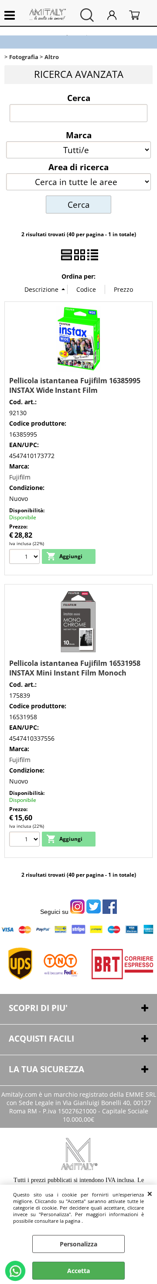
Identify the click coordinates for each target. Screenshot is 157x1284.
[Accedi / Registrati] (116, 15)
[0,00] (138, 15)
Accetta (78, 1271)
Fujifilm (20, 477)
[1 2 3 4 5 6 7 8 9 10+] (25, 557)
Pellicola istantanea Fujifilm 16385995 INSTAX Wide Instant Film (74, 385)
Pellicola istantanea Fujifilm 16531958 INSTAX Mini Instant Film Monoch (74, 668)
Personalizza (78, 1244)
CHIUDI (150, 1193)
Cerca (78, 97)
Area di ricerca (78, 166)
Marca (79, 134)
